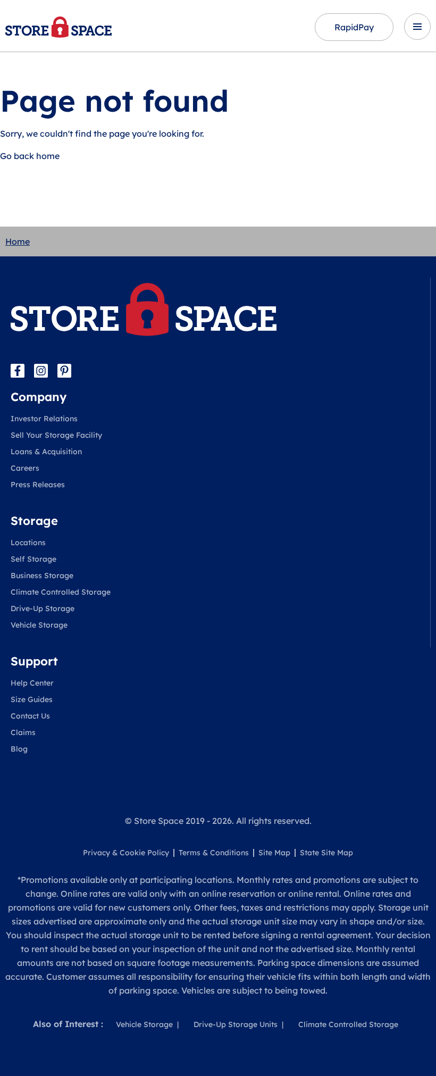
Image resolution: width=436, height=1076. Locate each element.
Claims (23, 732)
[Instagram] (41, 371)
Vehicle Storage (39, 625)
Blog (19, 749)
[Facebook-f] (17, 371)
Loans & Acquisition (46, 451)
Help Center (32, 683)
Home (17, 241)
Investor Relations (44, 418)
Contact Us (30, 716)
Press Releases (38, 484)
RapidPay (354, 27)
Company (38, 396)
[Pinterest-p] (64, 371)
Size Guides (32, 699)
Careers (25, 468)
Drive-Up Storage (42, 608)
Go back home (30, 156)
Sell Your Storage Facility (56, 435)
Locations (28, 542)
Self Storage (33, 559)
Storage (34, 520)
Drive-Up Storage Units (236, 1024)
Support (34, 661)
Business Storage (42, 575)
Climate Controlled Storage (61, 592)
